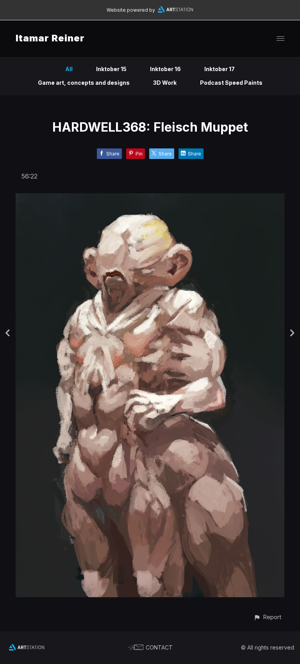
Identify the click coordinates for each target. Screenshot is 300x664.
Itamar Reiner (50, 38)
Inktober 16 (165, 69)
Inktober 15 (111, 69)
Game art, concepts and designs (84, 82)
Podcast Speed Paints (231, 82)
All (69, 69)
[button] (267, 617)
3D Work (165, 82)
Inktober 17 (219, 69)
